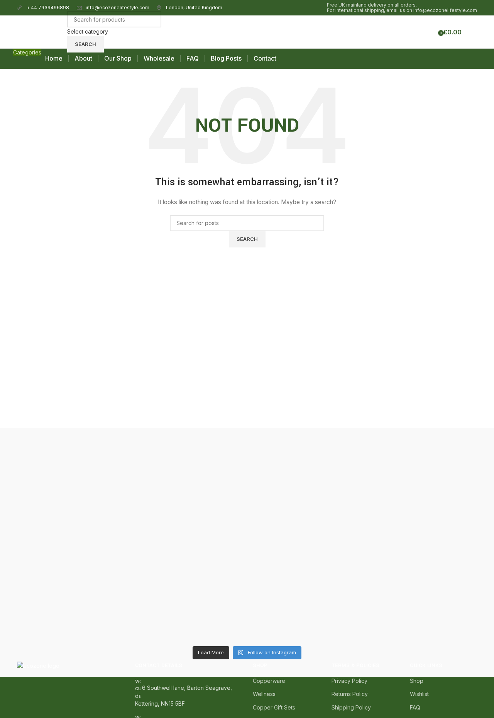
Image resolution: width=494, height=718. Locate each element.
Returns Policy (350, 694)
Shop (416, 680)
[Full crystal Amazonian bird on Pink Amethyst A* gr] (305, 445)
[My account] (416, 32)
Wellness (264, 694)
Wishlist (419, 694)
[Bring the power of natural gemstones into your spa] (73, 536)
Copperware (269, 680)
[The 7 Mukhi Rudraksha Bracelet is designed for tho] (189, 531)
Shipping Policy (351, 707)
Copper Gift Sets (274, 707)
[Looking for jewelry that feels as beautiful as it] (421, 514)
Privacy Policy (349, 680)
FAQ (415, 707)
